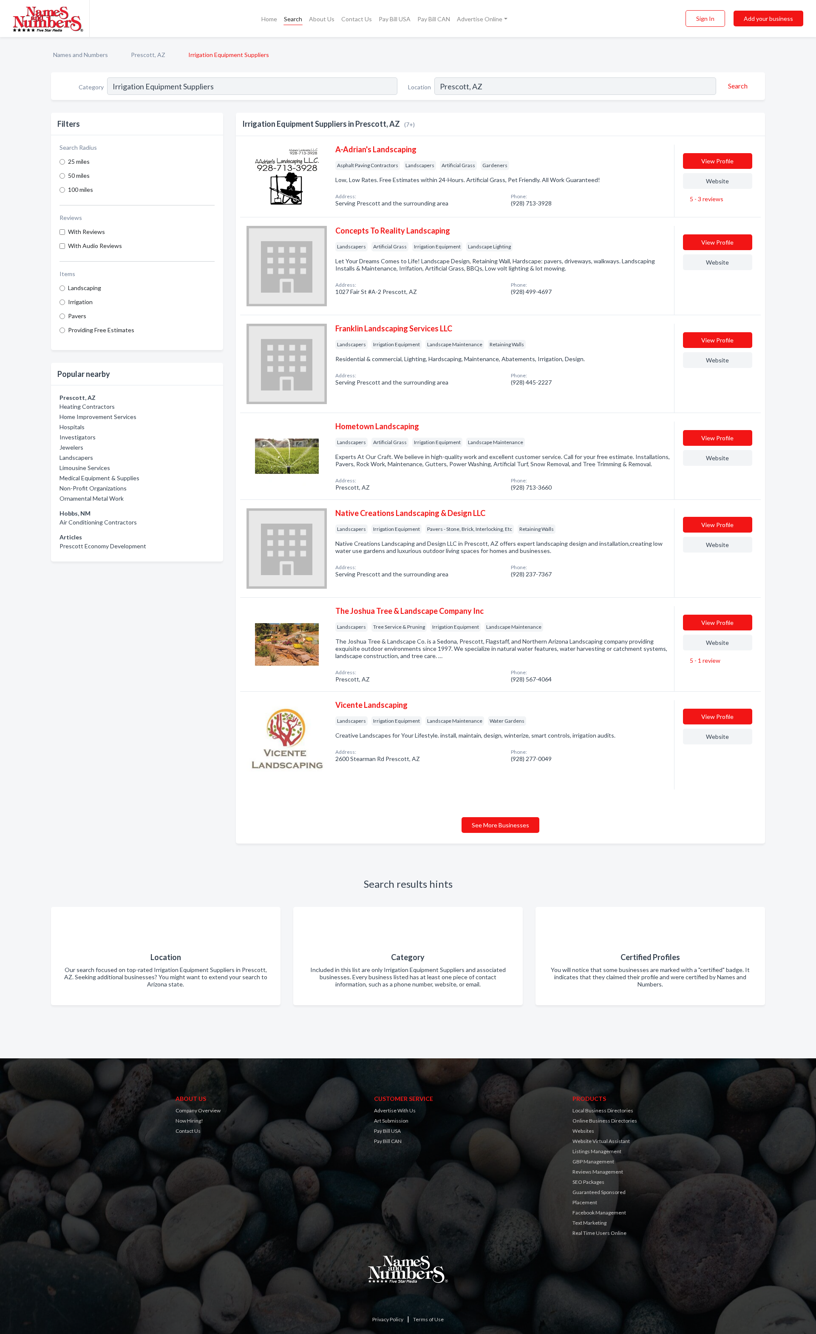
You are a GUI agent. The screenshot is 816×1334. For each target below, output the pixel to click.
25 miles (79, 161)
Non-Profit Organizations (93, 488)
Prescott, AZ (148, 54)
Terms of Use (428, 1319)
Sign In (705, 18)
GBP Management (593, 1161)
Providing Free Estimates (101, 330)
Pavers (77, 315)
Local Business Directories (602, 1110)
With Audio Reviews (95, 245)
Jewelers (71, 447)
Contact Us (356, 19)
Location (419, 87)
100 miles (80, 189)
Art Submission (391, 1120)
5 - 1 (704, 660)
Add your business (768, 18)
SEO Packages (588, 1182)
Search (293, 19)
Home (269, 19)
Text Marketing (589, 1223)
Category (91, 87)
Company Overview (198, 1110)
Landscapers (76, 457)
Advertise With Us (395, 1110)
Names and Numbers (80, 54)
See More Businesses (500, 825)
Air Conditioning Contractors (98, 522)
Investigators (78, 437)
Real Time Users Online (599, 1233)
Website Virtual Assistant (601, 1141)
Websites (583, 1131)
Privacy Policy (387, 1319)
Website (717, 181)
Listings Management (596, 1151)
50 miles (79, 175)
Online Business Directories (604, 1120)
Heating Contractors (87, 406)
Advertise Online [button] (479, 19)
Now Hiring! (189, 1120)
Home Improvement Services (98, 416)
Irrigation (80, 301)
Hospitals (72, 426)
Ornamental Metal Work (92, 498)
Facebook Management (599, 1212)
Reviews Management (597, 1172)
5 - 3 (705, 198)
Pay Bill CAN (433, 19)
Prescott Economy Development (103, 546)
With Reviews (86, 231)
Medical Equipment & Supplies (99, 478)
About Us (321, 19)
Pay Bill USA (395, 19)
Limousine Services (85, 467)
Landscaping (84, 287)
